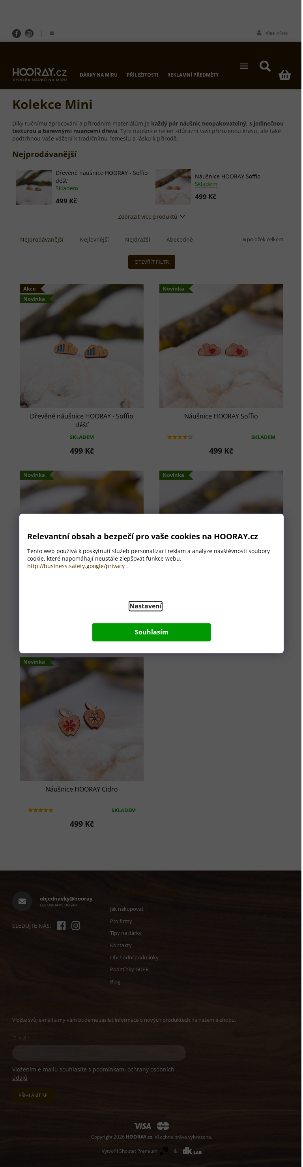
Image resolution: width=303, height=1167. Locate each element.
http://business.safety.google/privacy (76, 566)
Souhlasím (151, 632)
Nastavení (145, 606)
